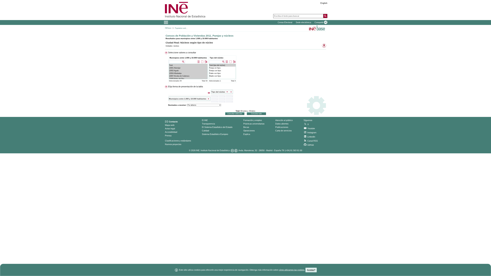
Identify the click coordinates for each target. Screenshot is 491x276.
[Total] (188, 65)
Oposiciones (249, 131)
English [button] (323, 3)
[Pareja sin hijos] (222, 68)
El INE (205, 120)
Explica (246, 134)
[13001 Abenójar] (188, 68)
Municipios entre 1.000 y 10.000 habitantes (188, 58)
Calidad (205, 131)
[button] (320, 22)
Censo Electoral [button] (285, 22)
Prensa (168, 136)
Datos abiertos (281, 124)
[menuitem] (245, 67)
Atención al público (284, 120)
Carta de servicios (283, 131)
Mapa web (169, 125)
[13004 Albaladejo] (188, 73)
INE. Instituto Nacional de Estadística (213, 150)
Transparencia (208, 124)
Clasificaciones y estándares (178, 141)
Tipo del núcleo (216, 58)
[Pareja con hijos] (222, 70)
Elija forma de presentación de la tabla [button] (185, 86)
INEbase (168, 28)
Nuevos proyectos (173, 144)
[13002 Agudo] (188, 70)
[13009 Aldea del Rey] (188, 78)
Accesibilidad (171, 132)
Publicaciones (281, 127)
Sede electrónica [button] (303, 22)
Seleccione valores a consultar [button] (182, 52)
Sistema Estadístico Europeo (215, 134)
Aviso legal (170, 129)
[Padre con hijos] (222, 73)
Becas (246, 127)
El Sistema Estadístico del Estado (217, 127)
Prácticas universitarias (253, 124)
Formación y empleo (252, 120)
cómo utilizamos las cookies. (292, 270)
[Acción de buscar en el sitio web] (325, 16)
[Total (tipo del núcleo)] (222, 65)
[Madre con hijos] (222, 76)
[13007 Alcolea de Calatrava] (188, 76)
